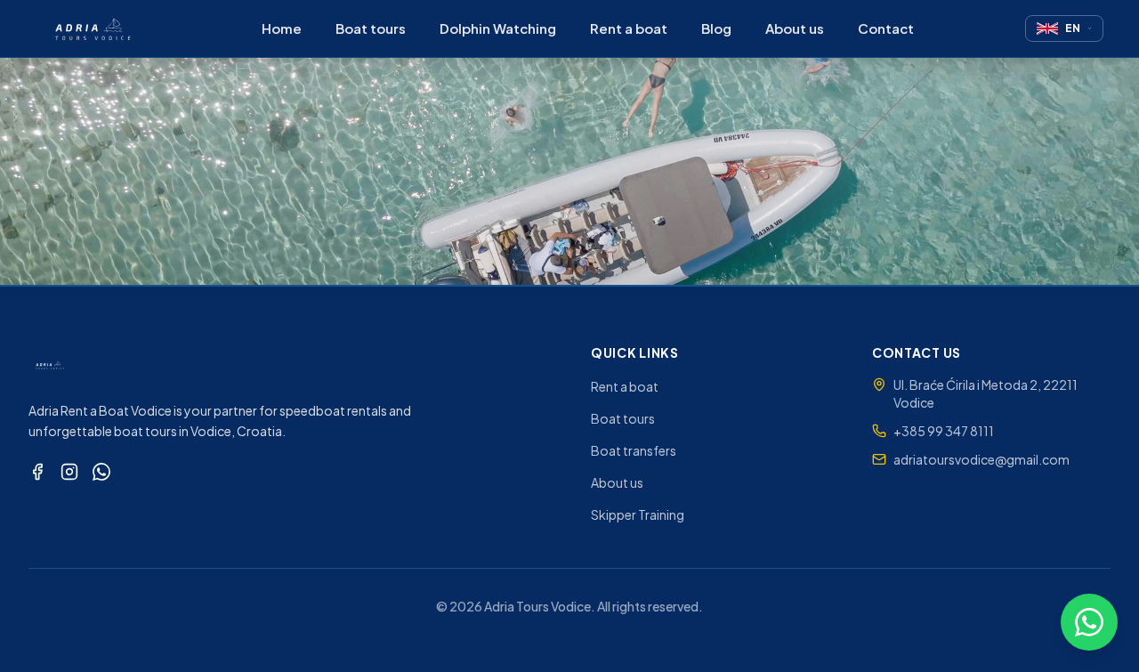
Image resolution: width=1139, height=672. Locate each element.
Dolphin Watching (498, 28)
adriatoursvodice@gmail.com (981, 459)
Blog (716, 28)
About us (794, 28)
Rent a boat (628, 28)
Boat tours (370, 28)
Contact (886, 28)
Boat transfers (633, 450)
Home (282, 28)
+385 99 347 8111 (943, 431)
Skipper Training (637, 514)
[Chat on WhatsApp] (1089, 622)
